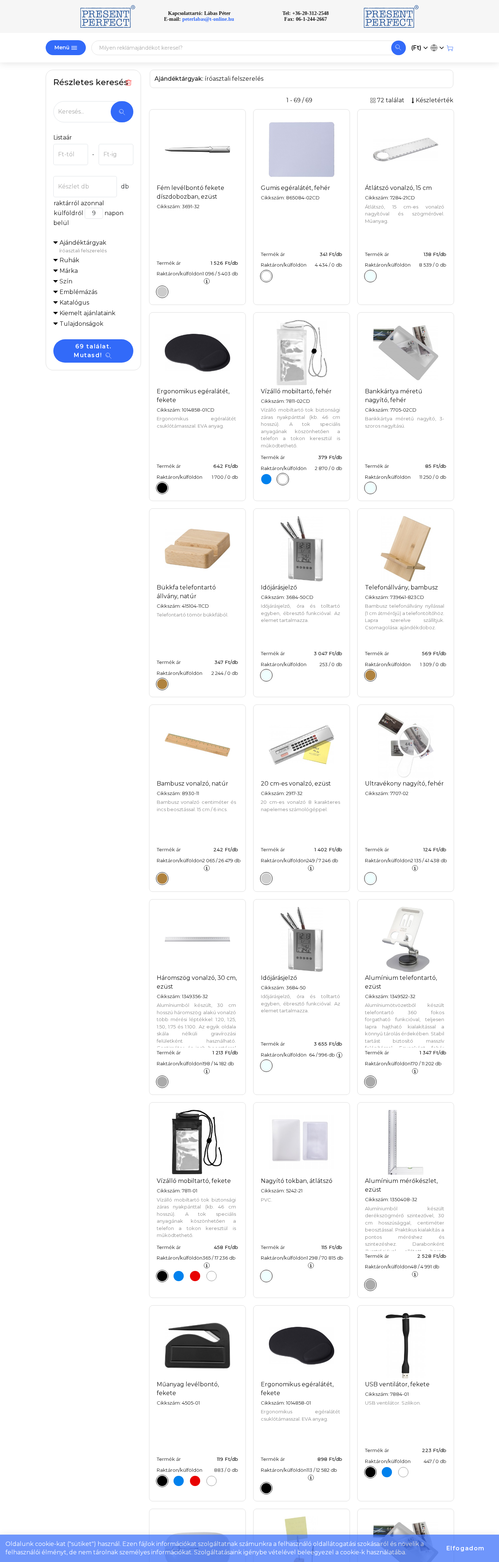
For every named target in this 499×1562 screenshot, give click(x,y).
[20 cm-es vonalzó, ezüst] (266, 878)
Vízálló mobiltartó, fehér (296, 391)
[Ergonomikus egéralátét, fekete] (162, 487)
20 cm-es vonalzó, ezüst (296, 783)
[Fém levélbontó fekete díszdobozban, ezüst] (162, 291)
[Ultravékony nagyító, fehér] (370, 878)
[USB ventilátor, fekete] (370, 1472)
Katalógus (74, 302)
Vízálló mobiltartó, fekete (194, 1180)
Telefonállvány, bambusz (401, 587)
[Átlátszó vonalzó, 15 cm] (370, 276)
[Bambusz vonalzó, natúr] (162, 878)
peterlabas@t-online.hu (208, 19)
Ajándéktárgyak (83, 246)
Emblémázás (78, 292)
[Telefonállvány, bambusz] (370, 675)
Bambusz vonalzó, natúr (192, 783)
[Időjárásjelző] (266, 675)
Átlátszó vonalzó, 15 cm (398, 187)
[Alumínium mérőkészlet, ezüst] (370, 1284)
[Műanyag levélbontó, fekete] (162, 1480)
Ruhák (69, 260)
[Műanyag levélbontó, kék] (178, 1480)
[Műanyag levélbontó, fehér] (211, 1480)
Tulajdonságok (81, 323)
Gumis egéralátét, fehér (295, 187)
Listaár (62, 137)
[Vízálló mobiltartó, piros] (195, 1276)
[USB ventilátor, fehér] (403, 1472)
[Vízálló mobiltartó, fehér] (282, 479)
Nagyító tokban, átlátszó (296, 1180)
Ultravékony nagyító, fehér (404, 783)
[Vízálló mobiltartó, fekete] (162, 1276)
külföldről (68, 213)
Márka (69, 270)
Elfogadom (465, 1548)
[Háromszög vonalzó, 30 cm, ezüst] (162, 1081)
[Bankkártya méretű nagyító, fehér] (370, 487)
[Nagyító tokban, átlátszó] (266, 1276)
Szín (66, 281)
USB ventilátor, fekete (397, 1384)
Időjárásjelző (279, 587)
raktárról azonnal (79, 203)
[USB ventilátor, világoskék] (386, 1472)
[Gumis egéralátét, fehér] (266, 276)
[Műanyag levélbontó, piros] (195, 1480)
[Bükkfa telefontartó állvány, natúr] (162, 684)
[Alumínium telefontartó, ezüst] (370, 1081)
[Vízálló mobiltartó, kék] (266, 479)
